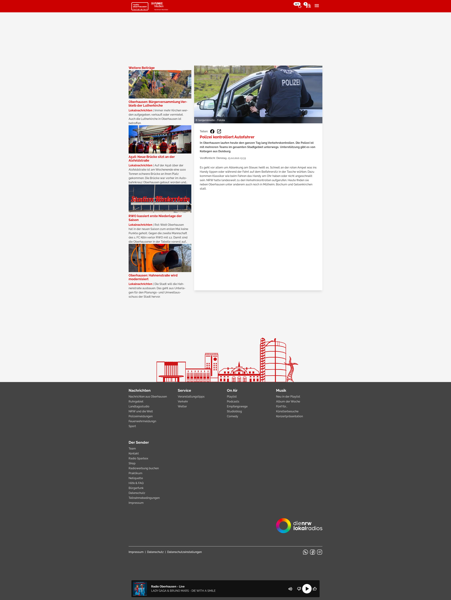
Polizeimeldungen (141, 416)
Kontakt (134, 453)
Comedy (232, 416)
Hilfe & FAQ (136, 483)
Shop (132, 463)
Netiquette (136, 478)
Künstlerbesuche (287, 411)
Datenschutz (137, 493)
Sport (132, 426)
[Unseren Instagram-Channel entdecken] (319, 552)
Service (184, 390)
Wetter (182, 406)
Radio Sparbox (138, 458)
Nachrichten (140, 390)
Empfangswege (237, 406)
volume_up (290, 588)
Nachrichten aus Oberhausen (148, 396)
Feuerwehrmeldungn (142, 421)
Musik (281, 390)
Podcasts (233, 401)
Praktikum (135, 473)
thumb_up (315, 589)
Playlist (232, 396)
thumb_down (299, 589)
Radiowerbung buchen (144, 468)
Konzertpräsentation (289, 416)
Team (132, 448)
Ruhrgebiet (136, 401)
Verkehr (183, 401)
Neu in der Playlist (288, 396)
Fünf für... (281, 406)
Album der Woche (288, 401)
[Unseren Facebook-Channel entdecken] (312, 552)
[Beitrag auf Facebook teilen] (212, 131)
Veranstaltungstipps (191, 396)
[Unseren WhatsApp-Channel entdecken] (305, 552)
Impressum (136, 502)
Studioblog (234, 411)
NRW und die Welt (141, 411)
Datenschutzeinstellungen (184, 552)
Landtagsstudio (139, 406)
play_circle (307, 588)
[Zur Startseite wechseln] (139, 6)
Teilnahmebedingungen (144, 498)
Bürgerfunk (136, 488)
